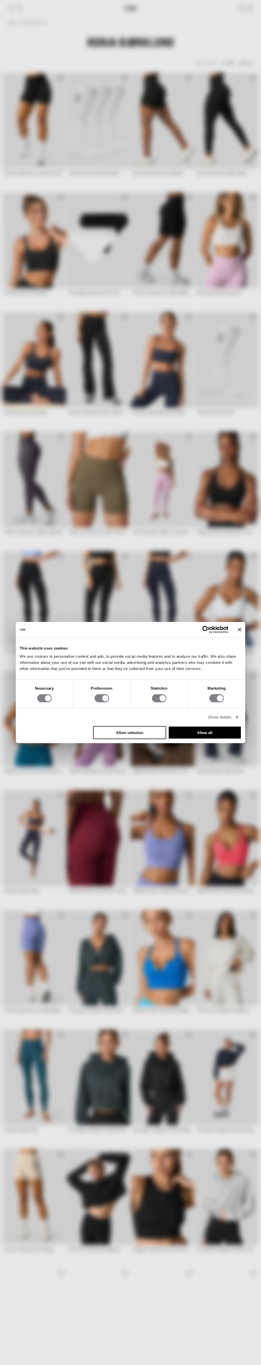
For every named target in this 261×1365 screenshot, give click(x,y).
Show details (219, 717)
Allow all (204, 732)
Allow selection (129, 732)
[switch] (102, 698)
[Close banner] (239, 629)
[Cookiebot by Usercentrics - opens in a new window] (206, 630)
